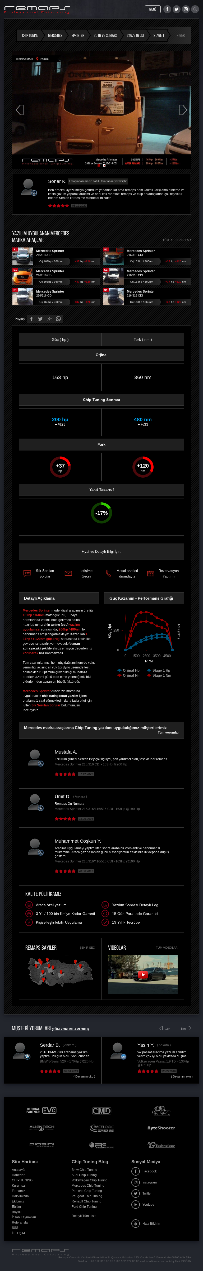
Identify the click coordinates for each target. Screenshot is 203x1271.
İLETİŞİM (18, 1233)
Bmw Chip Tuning (84, 1170)
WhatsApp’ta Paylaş (58, 319)
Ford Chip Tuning (84, 1207)
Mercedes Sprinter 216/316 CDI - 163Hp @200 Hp (91, 764)
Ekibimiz (18, 1201)
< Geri (181, 35)
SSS (15, 1228)
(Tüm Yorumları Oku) (70, 1029)
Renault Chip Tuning (87, 1201)
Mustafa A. (66, 752)
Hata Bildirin (151, 1223)
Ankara (80, 796)
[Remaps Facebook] (167, 9)
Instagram (149, 1182)
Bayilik (16, 1212)
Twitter (147, 1193)
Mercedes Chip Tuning (88, 1185)
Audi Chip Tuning (84, 1175)
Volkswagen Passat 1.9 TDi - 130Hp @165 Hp (163, 1063)
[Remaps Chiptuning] (37, 10)
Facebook (149, 1171)
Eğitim (16, 1207)
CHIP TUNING (22, 1180)
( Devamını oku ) (84, 1076)
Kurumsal (19, 1185)
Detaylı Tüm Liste (84, 1216)
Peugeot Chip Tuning (87, 1196)
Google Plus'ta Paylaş (49, 319)
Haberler (18, 1175)
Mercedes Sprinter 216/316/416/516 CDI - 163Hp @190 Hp (97, 809)
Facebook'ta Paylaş (31, 319)
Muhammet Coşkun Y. (78, 841)
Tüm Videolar (167, 947)
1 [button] (99, 165)
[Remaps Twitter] (177, 9)
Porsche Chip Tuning (87, 1191)
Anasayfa (18, 1170)
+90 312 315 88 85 (101, 1261)
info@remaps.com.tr (158, 1261)
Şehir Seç (87, 947)
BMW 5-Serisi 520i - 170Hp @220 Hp (67, 1061)
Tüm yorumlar (168, 732)
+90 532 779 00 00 (127, 1261)
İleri (183, 1028)
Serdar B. (50, 1045)
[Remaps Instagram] (186, 9)
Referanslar (20, 1222)
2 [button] (104, 165)
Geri (167, 1028)
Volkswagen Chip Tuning (90, 1180)
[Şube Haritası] (60, 987)
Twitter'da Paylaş (40, 319)
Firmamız (18, 1191)
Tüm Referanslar (177, 239)
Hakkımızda (20, 1196)
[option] (101, 110)
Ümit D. (63, 796)
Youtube (148, 1204)
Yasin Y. (145, 1045)
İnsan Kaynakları (24, 1217)
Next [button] (183, 110)
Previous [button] (19, 110)
